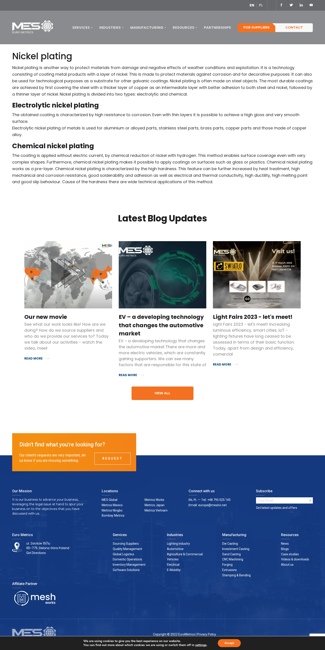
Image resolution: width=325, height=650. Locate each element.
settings (200, 645)
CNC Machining (232, 559)
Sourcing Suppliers (126, 543)
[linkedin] (301, 5)
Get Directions (36, 553)
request (112, 458)
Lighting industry (178, 543)
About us (287, 564)
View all (162, 393)
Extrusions (229, 570)
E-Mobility (174, 570)
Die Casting (230, 543)
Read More (33, 358)
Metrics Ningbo (112, 510)
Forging (227, 564)
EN (252, 5)
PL (261, 5)
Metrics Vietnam (156, 510)
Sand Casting (231, 554)
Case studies (290, 554)
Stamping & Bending (236, 575)
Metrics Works (154, 500)
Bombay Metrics (113, 515)
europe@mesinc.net (212, 505)
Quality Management (127, 549)
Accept (229, 643)
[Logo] (34, 27)
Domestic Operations (127, 559)
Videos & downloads (295, 559)
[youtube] (311, 5)
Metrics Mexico (112, 505)
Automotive (175, 549)
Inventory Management (129, 564)
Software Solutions (126, 570)
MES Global (109, 500)
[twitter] (291, 5)
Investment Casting (235, 549)
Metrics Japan (154, 505)
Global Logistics (123, 554)
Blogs (285, 549)
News (285, 543)
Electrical (173, 564)
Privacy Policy (206, 634)
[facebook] (281, 5)
